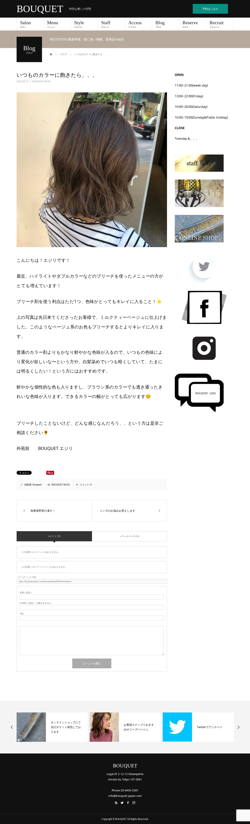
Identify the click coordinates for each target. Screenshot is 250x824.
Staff (105, 24)
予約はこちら (210, 9)
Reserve (190, 24)
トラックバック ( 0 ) (129, 536)
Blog (160, 24)
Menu (52, 24)
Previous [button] (12, 727)
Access (135, 24)
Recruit (217, 24)
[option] (52, 727)
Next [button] (238, 727)
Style (79, 24)
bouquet (37, 484)
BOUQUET (40, 9)
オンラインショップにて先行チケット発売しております (66, 727)
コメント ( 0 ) (54, 535)
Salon (25, 24)
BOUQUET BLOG (41, 81)
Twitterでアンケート (209, 727)
